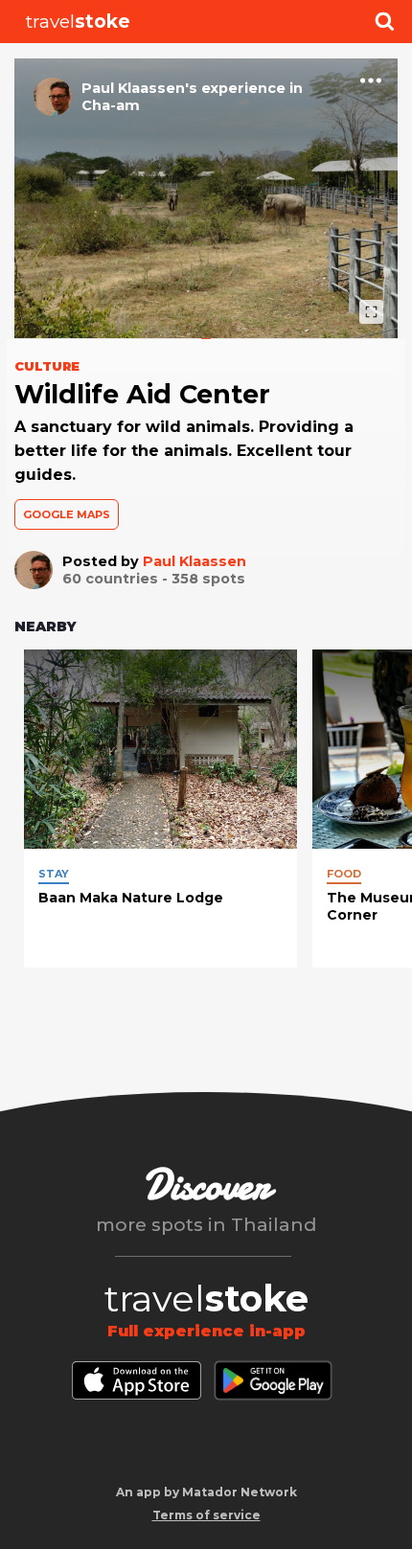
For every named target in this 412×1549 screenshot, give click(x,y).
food (344, 873)
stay (53, 873)
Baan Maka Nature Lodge (130, 897)
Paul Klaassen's (139, 88)
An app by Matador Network (206, 1492)
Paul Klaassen (194, 561)
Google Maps (66, 514)
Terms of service (206, 1515)
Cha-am (110, 105)
